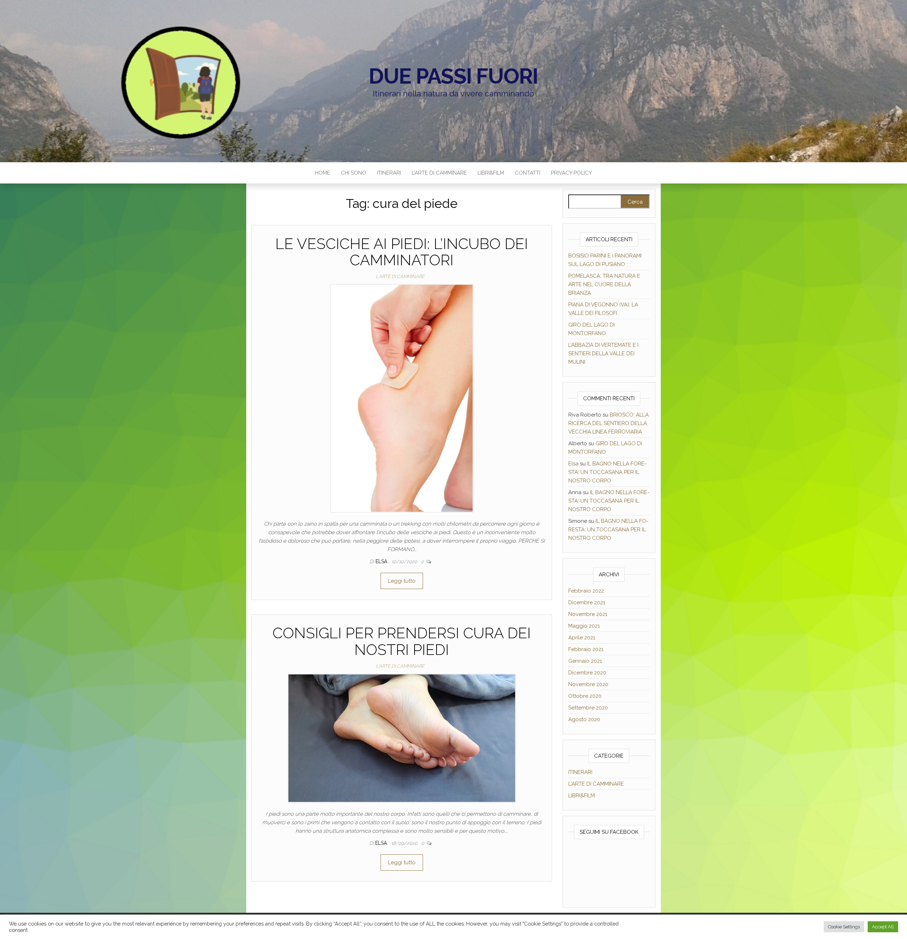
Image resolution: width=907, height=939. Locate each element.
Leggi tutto (402, 581)
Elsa (382, 561)
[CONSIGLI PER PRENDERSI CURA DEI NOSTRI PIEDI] (402, 738)
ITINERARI (389, 173)
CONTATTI (527, 173)
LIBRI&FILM (491, 173)
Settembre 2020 (588, 708)
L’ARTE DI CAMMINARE (439, 173)
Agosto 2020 (584, 719)
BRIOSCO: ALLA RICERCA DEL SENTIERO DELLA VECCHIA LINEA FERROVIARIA (608, 423)
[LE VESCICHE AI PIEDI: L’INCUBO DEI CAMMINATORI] (401, 398)
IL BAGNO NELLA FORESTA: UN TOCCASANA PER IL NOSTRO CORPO (607, 472)
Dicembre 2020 (587, 672)
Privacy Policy (571, 173)
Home (322, 173)
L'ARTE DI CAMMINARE (400, 276)
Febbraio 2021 (585, 649)
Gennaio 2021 (585, 661)
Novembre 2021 (587, 614)
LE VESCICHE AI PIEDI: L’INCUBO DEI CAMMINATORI (401, 252)
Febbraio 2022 (586, 591)
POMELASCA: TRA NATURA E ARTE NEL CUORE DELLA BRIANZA (604, 284)
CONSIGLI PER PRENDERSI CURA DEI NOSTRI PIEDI (401, 641)
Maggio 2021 (584, 626)
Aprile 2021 (581, 637)
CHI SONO (353, 173)
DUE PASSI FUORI (453, 76)
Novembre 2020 (588, 684)
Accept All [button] (883, 926)
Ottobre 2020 (585, 696)
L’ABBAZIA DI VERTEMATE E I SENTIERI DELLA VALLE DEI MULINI (603, 353)
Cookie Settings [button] (844, 926)
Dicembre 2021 (586, 602)
